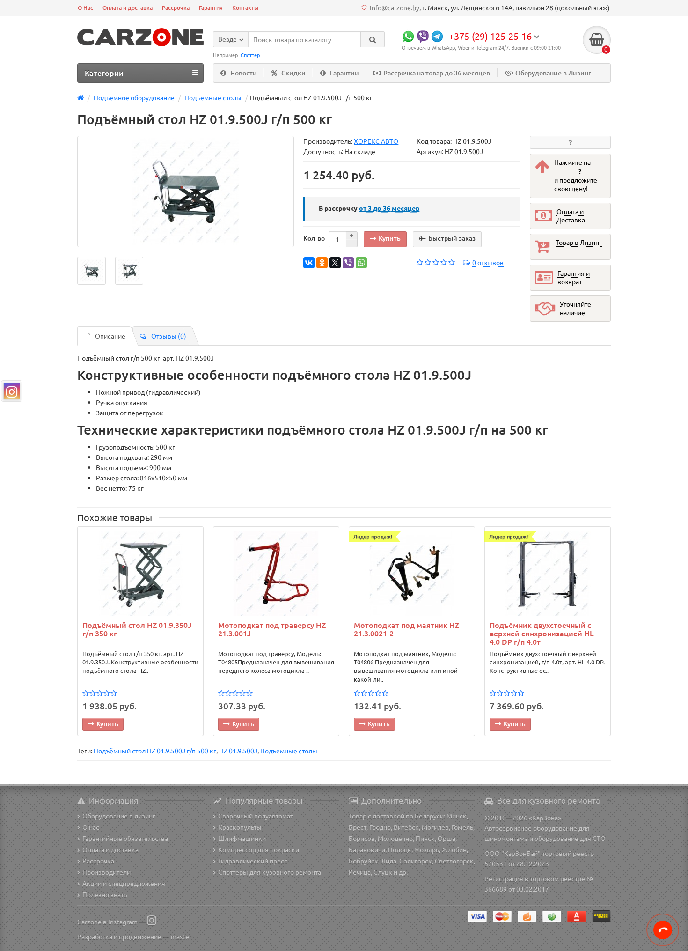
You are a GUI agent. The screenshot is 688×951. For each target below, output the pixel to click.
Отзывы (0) (168, 336)
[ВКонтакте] (309, 262)
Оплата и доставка (127, 8)
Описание (110, 336)
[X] (335, 262)
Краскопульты (240, 827)
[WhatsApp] (361, 262)
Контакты (245, 8)
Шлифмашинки (242, 838)
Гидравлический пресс (252, 860)
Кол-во (314, 238)
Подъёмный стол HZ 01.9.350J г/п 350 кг (136, 629)
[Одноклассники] (322, 262)
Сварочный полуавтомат (255, 815)
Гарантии (344, 72)
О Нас (85, 8)
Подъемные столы (288, 750)
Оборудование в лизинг (118, 815)
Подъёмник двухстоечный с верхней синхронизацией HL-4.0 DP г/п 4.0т (543, 633)
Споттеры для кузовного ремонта (269, 872)
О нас (90, 827)
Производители (106, 872)
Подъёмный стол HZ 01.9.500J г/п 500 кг (155, 750)
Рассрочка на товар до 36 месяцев (436, 72)
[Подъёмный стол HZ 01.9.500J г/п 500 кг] (185, 191)
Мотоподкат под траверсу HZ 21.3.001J (272, 629)
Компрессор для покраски (258, 849)
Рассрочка (176, 8)
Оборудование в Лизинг (553, 72)
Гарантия (211, 8)
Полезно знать (104, 894)
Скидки (293, 72)
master (181, 936)
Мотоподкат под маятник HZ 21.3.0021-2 (406, 629)
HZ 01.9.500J (238, 750)
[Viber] (348, 262)
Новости (243, 72)
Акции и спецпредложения (123, 883)
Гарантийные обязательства (125, 838)
